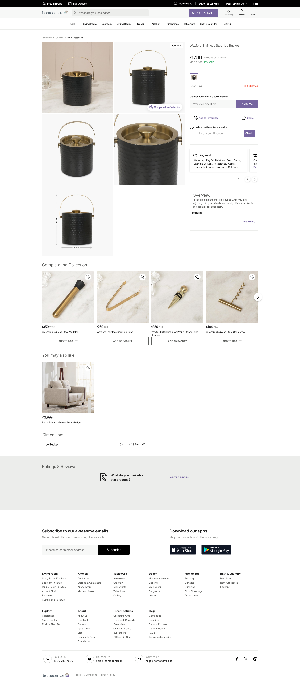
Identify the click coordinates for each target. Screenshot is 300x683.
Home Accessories (159, 578)
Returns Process (158, 624)
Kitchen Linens (86, 591)
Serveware (119, 578)
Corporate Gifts (121, 615)
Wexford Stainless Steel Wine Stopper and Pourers (174, 333)
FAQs (152, 632)
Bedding (189, 578)
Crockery (118, 582)
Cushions (190, 586)
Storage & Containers (89, 582)
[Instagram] (255, 659)
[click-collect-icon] (195, 155)
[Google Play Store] (216, 550)
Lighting (153, 582)
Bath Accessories (230, 582)
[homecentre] (56, 13)
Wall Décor (155, 586)
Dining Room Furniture (54, 586)
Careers (82, 624)
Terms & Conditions (86, 674)
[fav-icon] (228, 12)
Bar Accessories (75, 37)
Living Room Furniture (54, 578)
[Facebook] (236, 659)
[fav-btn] (88, 277)
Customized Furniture (54, 599)
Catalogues (48, 615)
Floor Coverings (193, 591)
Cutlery (117, 595)
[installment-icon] (255, 155)
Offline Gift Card (122, 636)
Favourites (119, 624)
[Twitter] (246, 659)
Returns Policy (157, 628)
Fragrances (155, 591)
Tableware (47, 37)
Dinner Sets (119, 586)
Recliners (47, 595)
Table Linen (119, 591)
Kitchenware (84, 586)
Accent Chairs (50, 591)
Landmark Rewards (124, 619)
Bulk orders (119, 632)
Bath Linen (226, 578)
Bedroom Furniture (52, 582)
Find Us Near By (51, 624)
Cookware (83, 578)
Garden (153, 595)
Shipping (154, 619)
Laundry (224, 586)
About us (82, 615)
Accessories (191, 595)
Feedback (83, 619)
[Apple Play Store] (182, 550)
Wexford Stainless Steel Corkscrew (225, 331)
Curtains (189, 582)
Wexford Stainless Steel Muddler (60, 331)
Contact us (155, 615)
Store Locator (49, 619)
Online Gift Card (122, 628)
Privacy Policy (107, 674)
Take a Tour (84, 628)
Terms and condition (160, 636)
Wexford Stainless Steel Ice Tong (115, 331)
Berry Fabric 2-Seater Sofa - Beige (61, 422)
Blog (80, 632)
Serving (59, 37)
